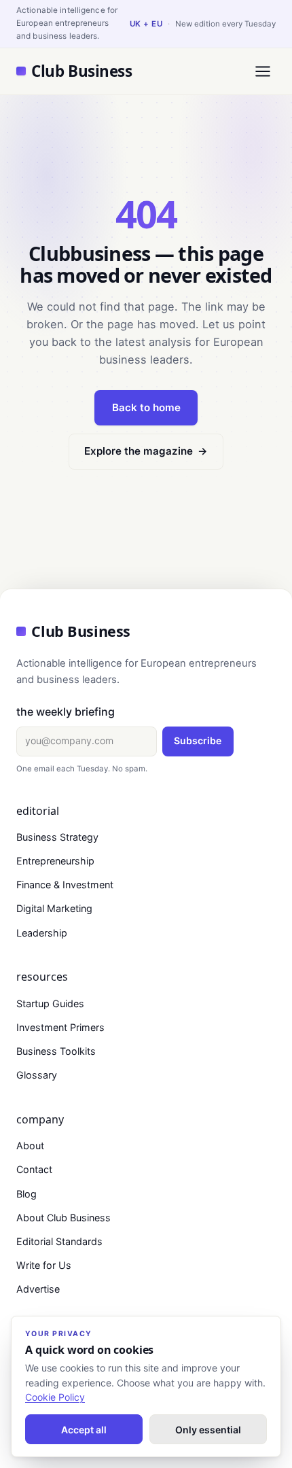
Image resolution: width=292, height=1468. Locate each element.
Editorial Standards (59, 1241)
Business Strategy (57, 837)
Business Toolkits (56, 1051)
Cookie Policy (55, 1397)
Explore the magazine (145, 450)
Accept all (84, 1429)
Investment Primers (60, 1027)
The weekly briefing (65, 711)
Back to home (146, 407)
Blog (26, 1194)
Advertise (38, 1289)
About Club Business (63, 1217)
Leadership (41, 933)
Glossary (36, 1075)
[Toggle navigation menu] (262, 71)
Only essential (208, 1429)
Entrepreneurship (55, 861)
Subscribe (197, 740)
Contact (34, 1169)
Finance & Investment (64, 884)
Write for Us (43, 1265)
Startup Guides (50, 1003)
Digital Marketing (54, 908)
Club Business (81, 71)
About (30, 1145)
